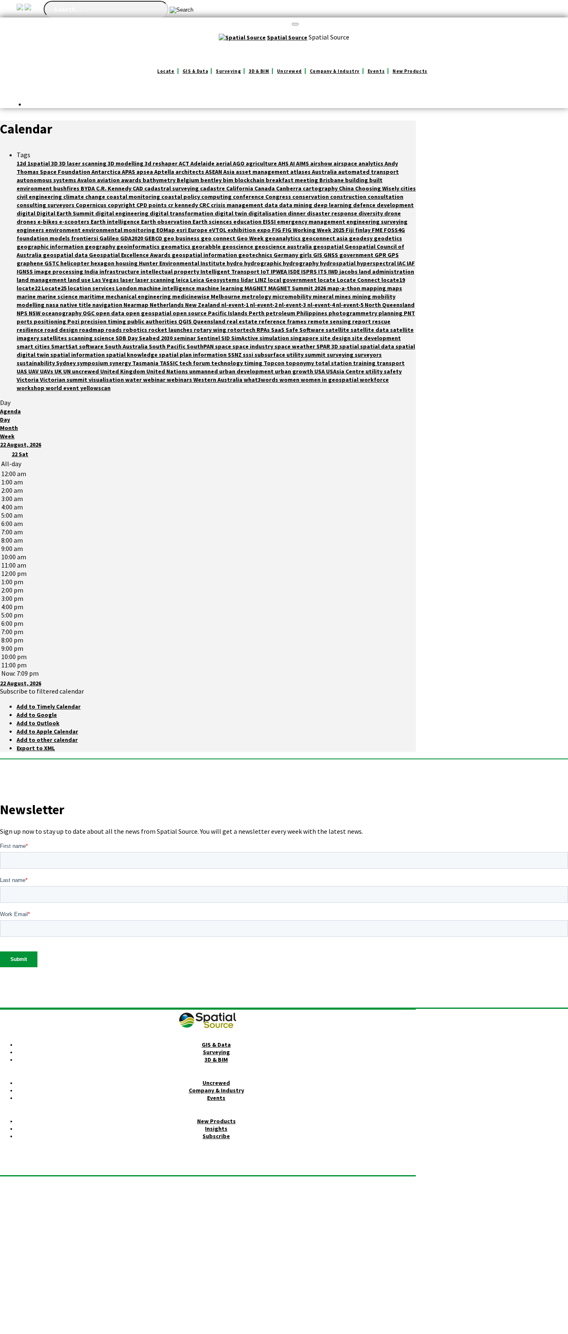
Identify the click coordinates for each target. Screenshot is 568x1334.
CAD (138, 188)
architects (190, 171)
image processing (59, 271)
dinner (297, 213)
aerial (224, 163)
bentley (211, 180)
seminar (185, 338)
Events (376, 71)
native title (76, 305)
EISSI (270, 221)
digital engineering (122, 213)
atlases (301, 171)
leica (183, 280)
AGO (239, 163)
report (362, 321)
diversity (371, 213)
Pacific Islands (228, 313)
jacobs (349, 271)
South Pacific (168, 346)
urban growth (294, 371)
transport (391, 363)
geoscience (238, 246)
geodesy (361, 238)
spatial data (377, 346)
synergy (120, 363)
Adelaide (203, 163)
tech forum (195, 363)
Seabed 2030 (156, 338)
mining (362, 296)
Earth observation (167, 221)
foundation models (44, 238)
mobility (383, 296)
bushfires (67, 188)
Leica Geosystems (215, 280)
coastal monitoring (133, 196)
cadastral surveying (172, 188)
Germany (286, 255)
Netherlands (167, 305)
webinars (180, 379)
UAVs (47, 371)
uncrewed (86, 371)
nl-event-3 (293, 305)
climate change (84, 196)
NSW (35, 313)
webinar (155, 379)
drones (27, 221)
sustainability (36, 363)
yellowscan (95, 388)
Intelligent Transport (230, 271)
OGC (89, 313)
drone (392, 213)
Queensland (210, 321)
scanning (81, 338)
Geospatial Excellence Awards (130, 255)
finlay (363, 230)
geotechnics (256, 255)
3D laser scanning (83, 163)
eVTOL (218, 230)
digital (27, 213)
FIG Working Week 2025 (314, 230)
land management (42, 280)
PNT (409, 313)
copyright (122, 205)
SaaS (278, 330)
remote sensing (330, 321)
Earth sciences (213, 221)
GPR (381, 255)
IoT (266, 271)
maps (394, 288)
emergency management (311, 221)
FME (378, 230)
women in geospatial (330, 379)
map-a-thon (344, 288)
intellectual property (170, 271)
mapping (374, 288)
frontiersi (85, 238)
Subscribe (216, 1136)
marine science (58, 296)
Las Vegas (106, 280)
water (134, 379)
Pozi (74, 321)
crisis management (237, 205)
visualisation (107, 379)
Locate (165, 71)
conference (249, 196)
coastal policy (181, 196)
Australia (325, 171)
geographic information (51, 246)
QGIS (185, 321)
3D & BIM (259, 71)
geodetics (388, 238)
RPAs (264, 330)
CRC (205, 205)
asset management (263, 171)
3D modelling (126, 163)
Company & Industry (335, 71)
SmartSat (65, 346)
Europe (198, 230)
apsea (145, 171)
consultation (385, 196)
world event (63, 388)
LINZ (261, 280)
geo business (182, 238)
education (248, 221)
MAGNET (256, 288)
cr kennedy (183, 205)
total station (334, 363)
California (240, 188)
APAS (129, 171)
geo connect (219, 238)
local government (293, 280)
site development (376, 338)
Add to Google (37, 715)
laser (127, 280)
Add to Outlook (38, 723)
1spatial (39, 163)
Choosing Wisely (377, 188)
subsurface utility (279, 354)
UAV (34, 371)
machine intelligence (167, 288)
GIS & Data (195, 71)
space (223, 346)
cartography (321, 188)
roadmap (92, 330)
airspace (345, 163)
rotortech (242, 330)
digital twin (231, 213)
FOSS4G (394, 230)
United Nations (167, 371)
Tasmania (146, 363)
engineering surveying (376, 221)
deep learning (333, 205)
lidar (248, 280)
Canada (265, 188)
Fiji (350, 230)
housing (127, 263)
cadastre (213, 188)
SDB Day (127, 338)
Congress (278, 196)
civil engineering (40, 196)
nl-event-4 (321, 305)
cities (408, 188)
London (127, 288)
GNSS (331, 255)
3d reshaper (162, 163)
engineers (31, 230)
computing (217, 196)
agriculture (262, 163)
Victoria (28, 379)
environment (63, 230)
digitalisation (268, 213)
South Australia (127, 346)
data (271, 205)
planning (391, 313)
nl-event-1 (235, 305)
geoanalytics (283, 238)
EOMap (166, 230)
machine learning (220, 288)
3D (55, 163)
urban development (247, 371)
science (105, 338)
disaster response (332, 213)
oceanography (62, 313)
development (395, 205)
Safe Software (306, 330)
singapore (305, 338)
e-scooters (75, 221)
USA (320, 371)
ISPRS (309, 271)
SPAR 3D (327, 346)
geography (100, 246)
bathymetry (160, 180)
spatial (349, 346)
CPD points (152, 205)
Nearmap (136, 305)
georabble (207, 246)
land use (80, 280)
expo (264, 230)
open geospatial (149, 313)
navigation (107, 305)
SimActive (245, 338)
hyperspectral (377, 263)
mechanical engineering (139, 296)
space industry (253, 346)
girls (306, 255)
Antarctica (106, 171)
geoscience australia (283, 246)
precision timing (104, 321)
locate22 (29, 288)
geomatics (176, 246)
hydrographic (263, 263)
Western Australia (218, 379)
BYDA (88, 188)
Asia (229, 171)
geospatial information (205, 255)
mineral (324, 296)
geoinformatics (138, 246)
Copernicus (92, 205)
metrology (257, 296)
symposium (93, 363)
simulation (274, 338)
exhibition (242, 230)
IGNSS (25, 271)
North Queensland (390, 305)
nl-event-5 (350, 305)
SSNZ (235, 354)
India (91, 271)
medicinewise (191, 296)
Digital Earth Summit (66, 213)
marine (27, 296)
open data (111, 313)
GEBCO (153, 238)
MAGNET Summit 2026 (297, 288)
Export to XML (36, 748)
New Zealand (203, 305)
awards (132, 180)
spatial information (78, 354)
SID (226, 338)
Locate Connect (359, 280)
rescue (381, 321)
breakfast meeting (292, 180)
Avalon (87, 180)
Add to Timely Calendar (49, 706)
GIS (318, 255)
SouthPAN (201, 346)
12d (22, 163)
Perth (257, 313)
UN (67, 371)
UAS (22, 371)
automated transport (368, 171)
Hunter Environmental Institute (183, 263)
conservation (311, 196)
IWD (333, 271)
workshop (31, 388)
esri (182, 230)
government (357, 255)
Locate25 (55, 288)
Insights (216, 1128)
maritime (92, 296)
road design (61, 330)
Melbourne (226, 296)
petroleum (281, 313)
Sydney (66, 363)
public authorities (152, 321)
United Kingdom (123, 371)
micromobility (292, 296)
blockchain (250, 180)
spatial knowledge (132, 354)
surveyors (368, 354)
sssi (248, 354)
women (290, 379)
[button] (42, 691)
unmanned (204, 371)
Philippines (312, 313)
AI (293, 163)
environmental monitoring (119, 230)
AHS (284, 163)
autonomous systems (47, 180)
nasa (53, 305)
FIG (277, 230)
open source (190, 313)
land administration (386, 271)
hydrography (301, 263)
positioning (50, 321)
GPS (393, 255)
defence (365, 205)
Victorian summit (64, 379)
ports (25, 321)
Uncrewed (289, 71)
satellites (54, 338)
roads (114, 330)
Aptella (164, 171)
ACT (184, 163)
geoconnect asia (325, 238)
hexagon (103, 263)
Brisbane (332, 180)
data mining (296, 205)
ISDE (294, 271)
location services (92, 288)
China (347, 188)
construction (349, 196)
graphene (30, 263)
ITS (323, 271)
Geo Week (251, 238)
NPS (23, 313)
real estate (243, 321)
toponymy (300, 363)
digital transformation (182, 213)
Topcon (275, 363)
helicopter (75, 263)
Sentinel (209, 338)
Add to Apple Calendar (47, 731)
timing (254, 363)
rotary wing (210, 330)
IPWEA (279, 271)
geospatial (329, 246)
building (357, 180)
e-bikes (48, 221)
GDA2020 (132, 238)
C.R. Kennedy (114, 188)
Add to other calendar (47, 740)
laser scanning (155, 280)
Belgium (188, 180)
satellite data (370, 330)
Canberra (289, 188)
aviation (109, 180)
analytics (371, 163)
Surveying (228, 71)
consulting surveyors (46, 205)
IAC (402, 263)
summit (316, 354)
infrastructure (120, 271)
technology (227, 363)
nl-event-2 (264, 305)
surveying (341, 354)
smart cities (34, 346)
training (365, 363)
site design (336, 338)
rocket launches (171, 330)
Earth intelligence (116, 221)
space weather (295, 346)
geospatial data (66, 255)
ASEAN (214, 171)
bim (229, 180)
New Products (410, 71)
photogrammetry (353, 313)
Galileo (109, 238)
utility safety (383, 371)
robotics (135, 330)
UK (58, 371)
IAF (411, 263)
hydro (235, 263)
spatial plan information (193, 354)
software (92, 346)
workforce (374, 379)
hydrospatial (338, 263)
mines (343, 296)
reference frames (283, 321)
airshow (321, 163)
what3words (261, 379)
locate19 (393, 280)
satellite (338, 330)
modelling (31, 305)
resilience (30, 330)
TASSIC (169, 363)
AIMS (303, 163)
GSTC (52, 263)
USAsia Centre (345, 371)
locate (327, 280)
